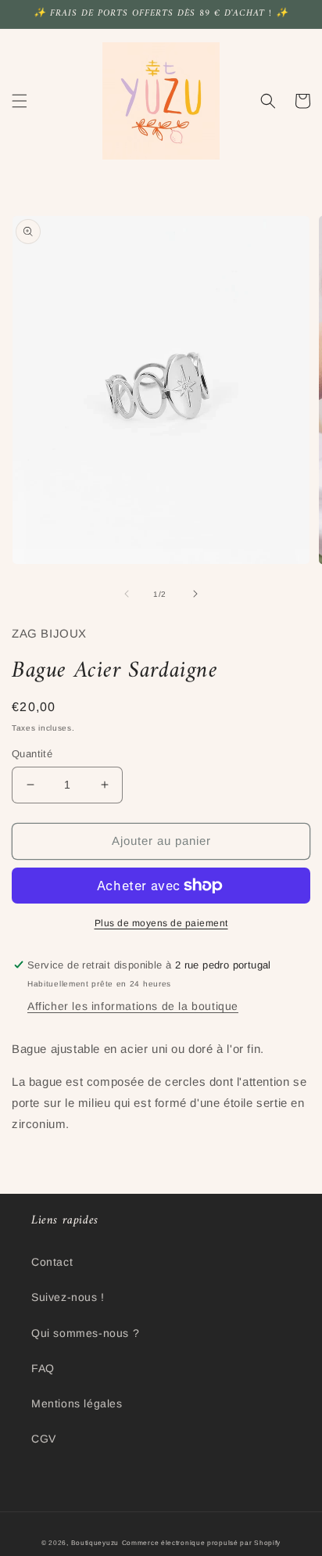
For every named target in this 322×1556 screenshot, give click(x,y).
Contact (52, 1262)
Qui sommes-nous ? (85, 1333)
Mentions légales (77, 1403)
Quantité (32, 754)
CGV (43, 1438)
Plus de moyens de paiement (161, 923)
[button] (19, 101)
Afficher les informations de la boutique (132, 1006)
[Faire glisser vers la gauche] (126, 594)
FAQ (43, 1368)
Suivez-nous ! (68, 1297)
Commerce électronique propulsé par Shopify (201, 1543)
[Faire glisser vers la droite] (195, 594)
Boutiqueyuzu (95, 1543)
